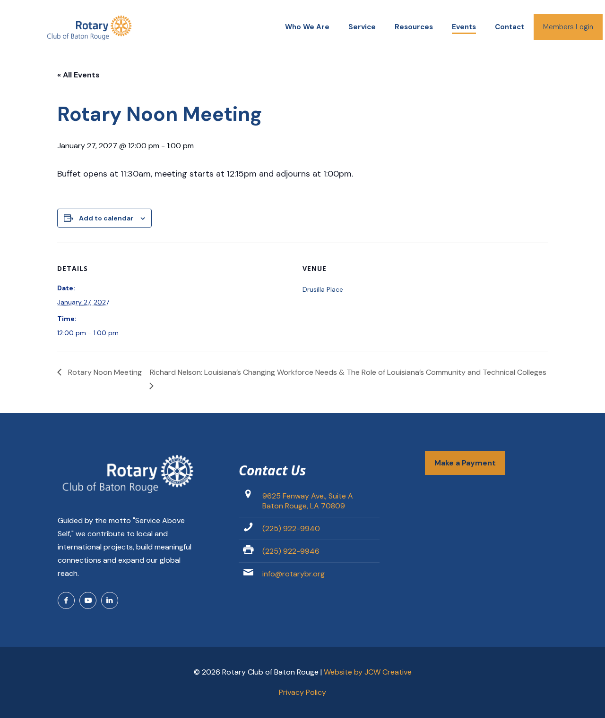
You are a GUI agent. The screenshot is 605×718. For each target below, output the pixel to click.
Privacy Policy (302, 692)
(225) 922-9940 (291, 528)
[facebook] (66, 600)
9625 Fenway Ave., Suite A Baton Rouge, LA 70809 (307, 501)
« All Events (78, 75)
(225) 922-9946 (291, 551)
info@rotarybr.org (293, 574)
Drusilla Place (322, 289)
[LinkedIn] (109, 600)
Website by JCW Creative (368, 672)
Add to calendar (106, 218)
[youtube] (87, 600)
